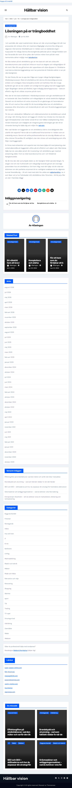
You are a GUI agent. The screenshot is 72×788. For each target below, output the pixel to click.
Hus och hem (9, 534)
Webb (7, 633)
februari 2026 (9, 312)
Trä (6, 604)
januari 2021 (9, 447)
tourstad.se (8, 688)
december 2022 (10, 402)
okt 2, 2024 (10, 268)
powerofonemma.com (12, 680)
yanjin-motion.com (11, 684)
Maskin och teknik (11, 564)
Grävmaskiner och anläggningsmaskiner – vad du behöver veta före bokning (31, 492)
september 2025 (11, 327)
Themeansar (51, 785)
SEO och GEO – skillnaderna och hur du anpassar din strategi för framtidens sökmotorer (36, 487)
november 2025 (10, 317)
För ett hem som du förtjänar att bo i (57, 261)
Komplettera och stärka (35, 261)
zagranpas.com (10, 692)
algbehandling (55, 172)
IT (5, 539)
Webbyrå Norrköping (20, 650)
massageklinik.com (11, 676)
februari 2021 (9, 442)
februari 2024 (9, 392)
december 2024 (10, 367)
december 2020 (10, 452)
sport (6, 599)
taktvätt (41, 125)
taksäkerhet (32, 57)
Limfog (7, 554)
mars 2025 (8, 352)
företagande (9, 524)
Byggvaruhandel (10, 514)
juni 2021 (8, 432)
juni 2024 (8, 382)
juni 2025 (8, 342)
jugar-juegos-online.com (13, 668)
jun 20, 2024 (33, 268)
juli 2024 (8, 377)
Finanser (8, 519)
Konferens (8, 549)
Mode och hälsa (10, 574)
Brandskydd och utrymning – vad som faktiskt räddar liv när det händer (30, 482)
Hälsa (7, 529)
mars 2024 (8, 387)
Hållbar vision (36, 10)
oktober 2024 (9, 372)
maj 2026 (8, 297)
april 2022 (8, 417)
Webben (7, 638)
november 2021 (10, 427)
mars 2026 (8, 307)
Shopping (8, 589)
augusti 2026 (9, 287)
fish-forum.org (10, 672)
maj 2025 (8, 347)
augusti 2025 (9, 332)
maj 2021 (8, 437)
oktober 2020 (9, 462)
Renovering (9, 584)
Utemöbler (8, 628)
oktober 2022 (9, 407)
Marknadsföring (10, 559)
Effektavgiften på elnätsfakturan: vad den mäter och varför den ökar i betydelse (32, 477)
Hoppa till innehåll (6, 1)
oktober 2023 (9, 397)
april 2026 (8, 302)
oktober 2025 (9, 322)
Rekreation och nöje (12, 579)
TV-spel (7, 614)
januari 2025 (9, 362)
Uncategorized (11, 26)
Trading (7, 609)
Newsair (41, 785)
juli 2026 (8, 292)
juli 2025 (8, 337)
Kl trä (6, 544)
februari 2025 (9, 357)
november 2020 (10, 457)
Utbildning (8, 623)
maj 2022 (8, 412)
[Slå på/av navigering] (5, 10)
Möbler (7, 569)
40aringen (13, 37)
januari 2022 (9, 422)
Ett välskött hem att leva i (13, 261)
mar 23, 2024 (54, 268)
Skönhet (7, 594)
